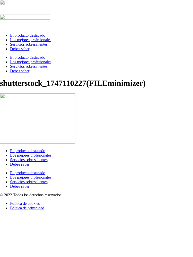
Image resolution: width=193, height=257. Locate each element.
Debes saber (19, 49)
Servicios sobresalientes (28, 44)
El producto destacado (27, 35)
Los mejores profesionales (30, 40)
